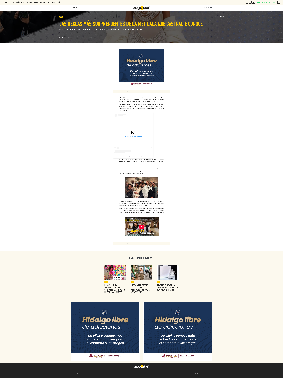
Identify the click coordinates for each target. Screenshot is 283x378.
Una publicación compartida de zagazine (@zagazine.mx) (133, 156)
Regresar (74, 7)
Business (36, 2)
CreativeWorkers (208, 373)
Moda (40, 2)
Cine (44, 2)
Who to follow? (28, 2)
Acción (58, 2)
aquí (125, 87)
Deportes (54, 2)
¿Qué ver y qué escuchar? (18, 2)
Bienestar (48, 2)
